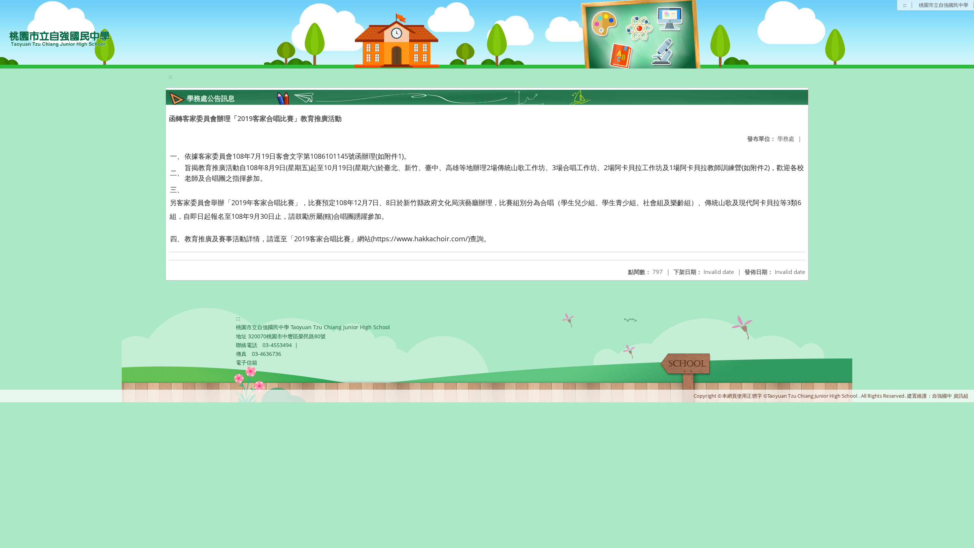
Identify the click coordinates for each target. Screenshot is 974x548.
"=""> (630, 320)
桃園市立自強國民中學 (943, 5)
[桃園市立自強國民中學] (56, 38)
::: (904, 5)
